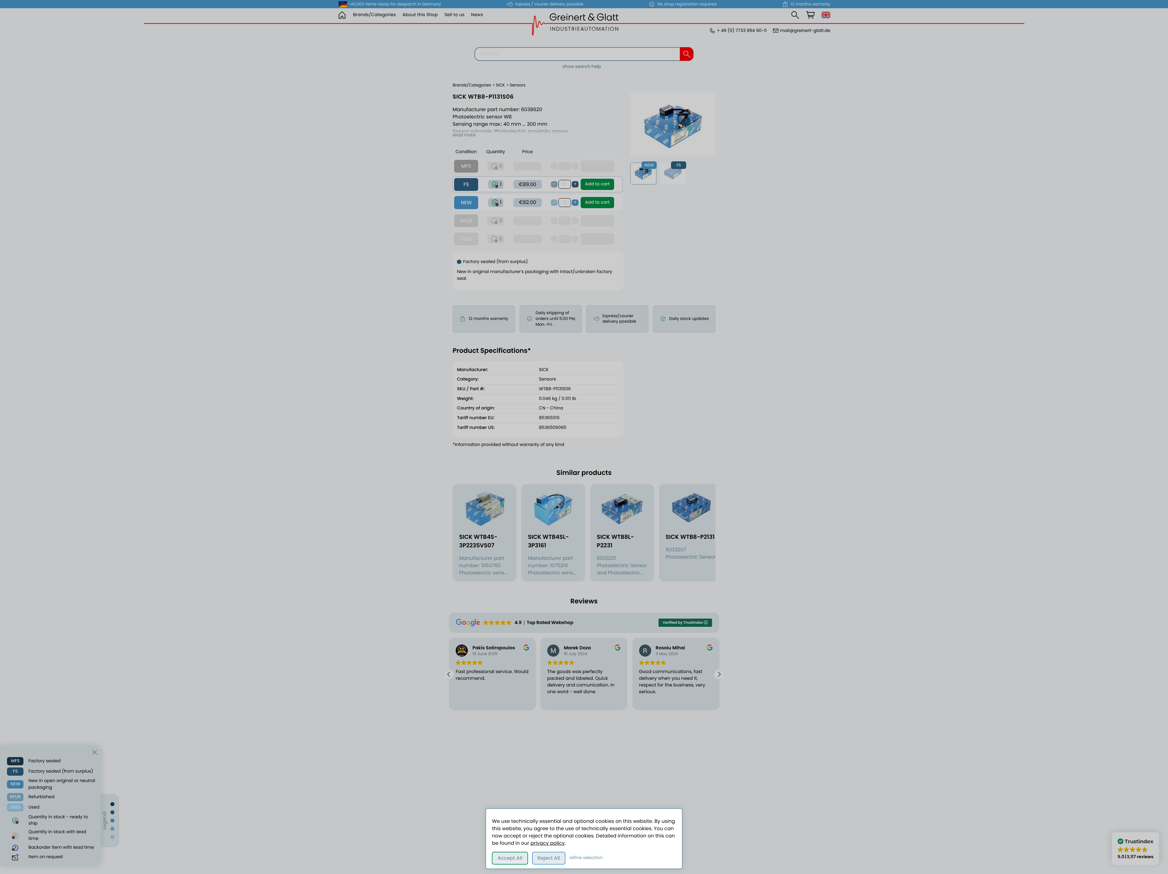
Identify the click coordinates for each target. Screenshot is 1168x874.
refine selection (586, 858)
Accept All (510, 858)
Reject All (548, 858)
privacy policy (547, 843)
